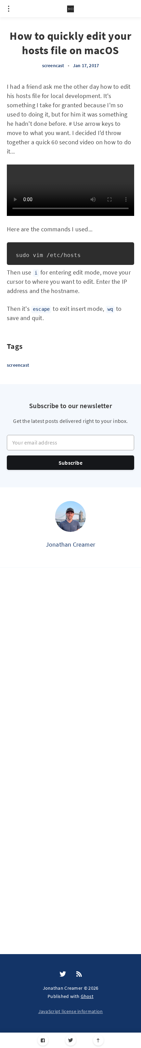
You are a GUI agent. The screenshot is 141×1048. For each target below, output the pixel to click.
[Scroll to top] (98, 1040)
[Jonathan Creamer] (70, 516)
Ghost (87, 996)
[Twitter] (70, 1040)
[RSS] (79, 974)
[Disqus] (70, 673)
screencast (53, 65)
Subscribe (70, 462)
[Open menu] (8, 8)
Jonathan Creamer (70, 544)
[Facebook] (43, 1040)
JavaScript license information (70, 1011)
